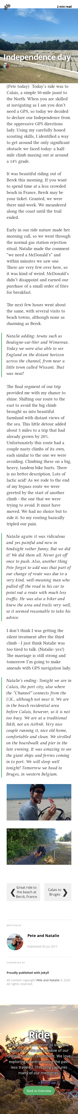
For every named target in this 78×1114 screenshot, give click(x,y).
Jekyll (45, 973)
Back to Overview (39, 1091)
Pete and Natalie (47, 980)
